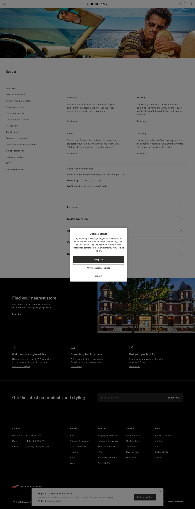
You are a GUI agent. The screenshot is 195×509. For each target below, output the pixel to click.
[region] (98, 255)
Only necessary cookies (98, 267)
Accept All (98, 259)
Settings (99, 276)
